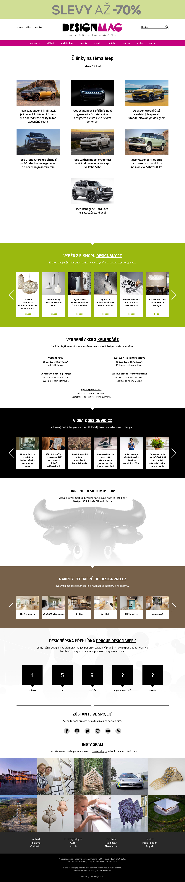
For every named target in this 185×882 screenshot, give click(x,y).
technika (126, 43)
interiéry (38, 27)
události (50, 43)
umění (152, 43)
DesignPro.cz (113, 579)
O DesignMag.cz (73, 839)
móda (112, 43)
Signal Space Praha (91, 389)
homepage (35, 43)
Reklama (35, 843)
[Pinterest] (97, 731)
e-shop (20, 27)
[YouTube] (108, 731)
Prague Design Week (116, 641)
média (140, 43)
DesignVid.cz (100, 420)
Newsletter (111, 846)
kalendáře (108, 339)
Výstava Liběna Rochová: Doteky (129, 373)
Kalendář (111, 843)
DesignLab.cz (98, 876)
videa (28, 27)
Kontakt (35, 839)
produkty (98, 43)
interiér (83, 43)
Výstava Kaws (56, 358)
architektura (67, 43)
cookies (118, 867)
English (150, 846)
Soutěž (150, 839)
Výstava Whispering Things (56, 373)
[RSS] (118, 731)
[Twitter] (87, 731)
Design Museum (100, 491)
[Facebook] (67, 731)
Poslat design (149, 843)
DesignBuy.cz (109, 255)
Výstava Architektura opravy (129, 358)
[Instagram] (77, 731)
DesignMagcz (99, 751)
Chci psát (35, 846)
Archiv (73, 846)
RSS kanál (111, 839)
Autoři (73, 843)
